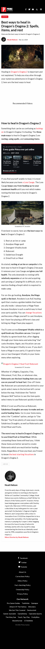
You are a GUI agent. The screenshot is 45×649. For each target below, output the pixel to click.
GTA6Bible (28, 621)
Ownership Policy (22, 589)
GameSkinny (22, 614)
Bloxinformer (17, 621)
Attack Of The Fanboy (18, 607)
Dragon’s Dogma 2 (19, 72)
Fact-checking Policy (22, 585)
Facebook (24, 558)
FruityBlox (35, 617)
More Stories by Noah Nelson (17, 537)
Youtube (23, 567)
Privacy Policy (22, 594)
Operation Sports (35, 614)
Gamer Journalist (9, 614)
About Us (22, 572)
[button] (41, 9)
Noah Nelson (12, 40)
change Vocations (34, 312)
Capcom (5, 464)
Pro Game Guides (13, 603)
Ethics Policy (22, 581)
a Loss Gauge (28, 182)
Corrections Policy (22, 576)
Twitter (24, 562)
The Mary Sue (11, 617)
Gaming (5, 17)
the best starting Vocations (21, 454)
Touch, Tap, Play (24, 617)
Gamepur (34, 603)
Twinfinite (25, 603)
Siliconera (31, 607)
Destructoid (31, 610)
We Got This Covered (17, 610)
